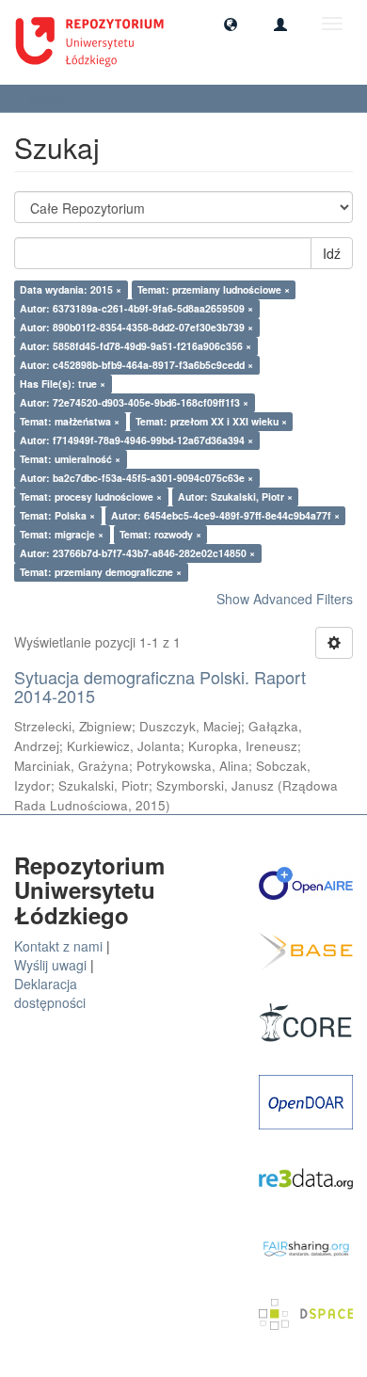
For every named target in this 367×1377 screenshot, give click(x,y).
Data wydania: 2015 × (70, 289)
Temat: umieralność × (70, 459)
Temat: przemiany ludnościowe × (213, 289)
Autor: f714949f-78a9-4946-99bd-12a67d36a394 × (136, 440)
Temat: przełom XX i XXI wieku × (211, 421)
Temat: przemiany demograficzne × (101, 572)
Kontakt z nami (58, 946)
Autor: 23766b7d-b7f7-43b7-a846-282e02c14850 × (137, 553)
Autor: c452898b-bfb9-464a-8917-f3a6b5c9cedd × (136, 365)
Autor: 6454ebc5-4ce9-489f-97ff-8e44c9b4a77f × (225, 515)
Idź (332, 253)
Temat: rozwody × (160, 534)
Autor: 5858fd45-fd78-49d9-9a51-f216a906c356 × (135, 346)
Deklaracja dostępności (50, 993)
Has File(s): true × (62, 383)
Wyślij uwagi (50, 964)
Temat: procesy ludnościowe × (91, 496)
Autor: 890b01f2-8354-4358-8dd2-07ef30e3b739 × (136, 327)
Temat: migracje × (62, 534)
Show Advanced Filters (284, 598)
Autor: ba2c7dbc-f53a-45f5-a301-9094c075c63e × (136, 478)
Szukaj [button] (47, 98)
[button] (230, 24)
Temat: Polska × (57, 515)
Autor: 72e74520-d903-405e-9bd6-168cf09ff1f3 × (134, 402)
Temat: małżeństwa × (70, 421)
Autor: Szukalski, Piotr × (235, 496)
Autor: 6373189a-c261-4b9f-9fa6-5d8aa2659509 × (136, 308)
